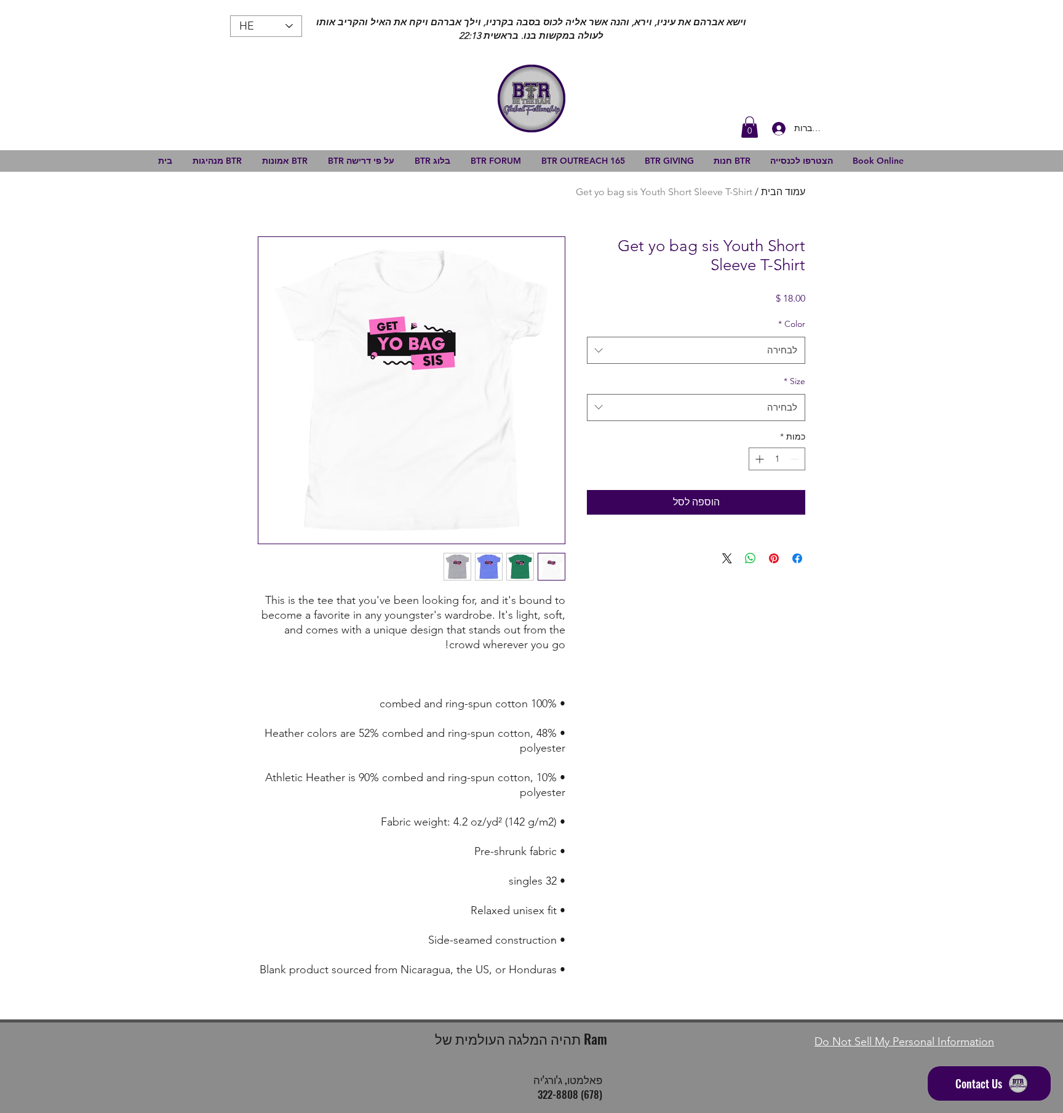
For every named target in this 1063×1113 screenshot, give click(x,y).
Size (794, 381)
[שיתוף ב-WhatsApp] (750, 558)
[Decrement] (795, 459)
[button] (749, 127)
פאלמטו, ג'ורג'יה (567, 1079)
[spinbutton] (777, 459)
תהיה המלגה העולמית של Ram (521, 1038)
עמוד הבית (783, 192)
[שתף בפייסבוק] (797, 558)
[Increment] (758, 459)
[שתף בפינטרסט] (773, 558)
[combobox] (696, 350)
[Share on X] (727, 558)
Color (791, 323)
